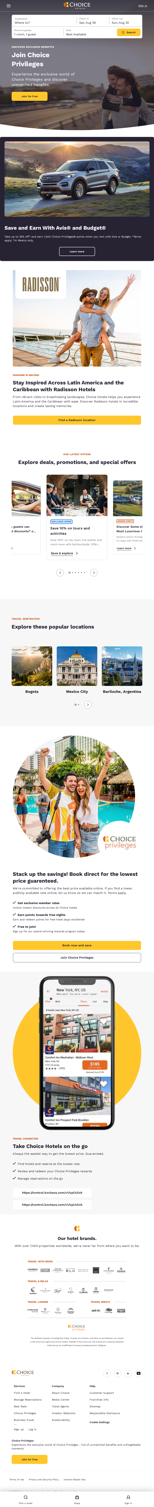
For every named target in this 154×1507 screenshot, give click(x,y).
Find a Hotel (22, 1392)
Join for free (29, 96)
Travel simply (100, 1301)
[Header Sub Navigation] (9, 6)
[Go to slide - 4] (78, 573)
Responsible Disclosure (105, 1413)
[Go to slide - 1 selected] (69, 573)
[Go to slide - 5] (81, 573)
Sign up (19, 1429)
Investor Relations (63, 1413)
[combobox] (44, 20)
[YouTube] (138, 1373)
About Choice (61, 1392)
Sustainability (61, 1419)
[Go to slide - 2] (72, 573)
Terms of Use (16, 1479)
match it (99, 893)
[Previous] (60, 572)
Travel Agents (60, 1406)
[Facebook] (107, 1373)
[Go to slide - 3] (75, 573)
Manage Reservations (28, 1399)
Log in (32, 1429)
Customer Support (102, 1392)
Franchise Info (99, 1399)
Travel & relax (38, 1281)
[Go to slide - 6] (84, 573)
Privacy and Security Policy (44, 1479)
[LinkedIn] (128, 1373)
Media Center (61, 1399)
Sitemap (95, 1406)
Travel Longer (38, 1301)
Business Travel (24, 1419)
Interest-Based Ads (74, 1479)
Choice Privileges (25, 1413)
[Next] (94, 572)
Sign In (142, 5)
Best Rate (20, 1406)
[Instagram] (118, 1373)
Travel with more (40, 1261)
